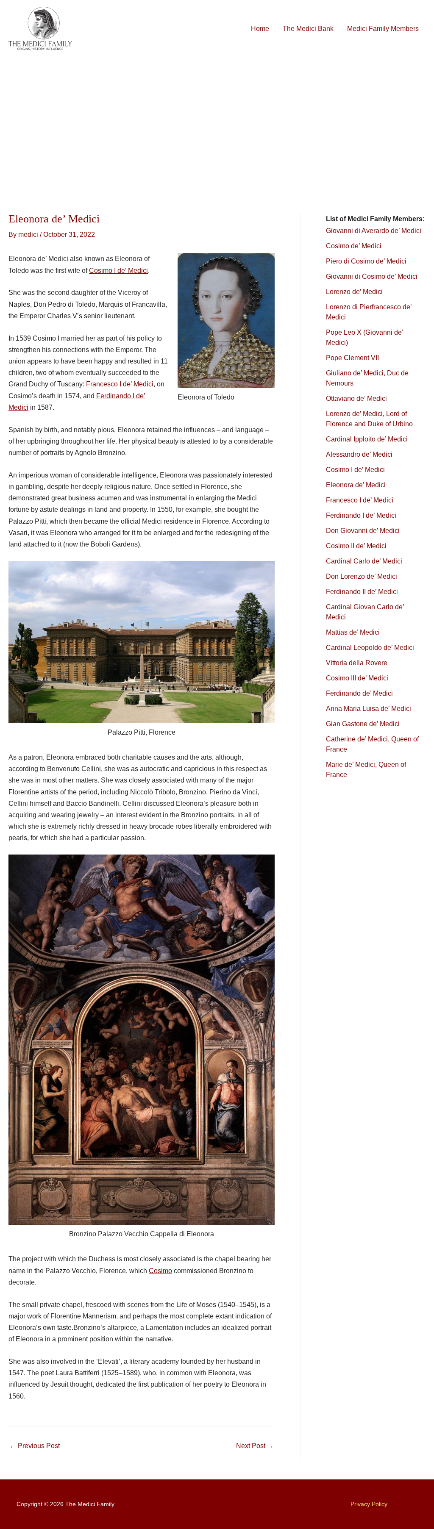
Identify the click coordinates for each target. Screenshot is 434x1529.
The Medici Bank (308, 28)
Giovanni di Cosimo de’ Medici (371, 276)
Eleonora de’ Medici (356, 484)
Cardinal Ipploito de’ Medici (367, 439)
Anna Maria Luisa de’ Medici (368, 708)
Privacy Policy (369, 1504)
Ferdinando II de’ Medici (362, 591)
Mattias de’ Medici (353, 632)
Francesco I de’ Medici (119, 384)
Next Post (255, 1446)
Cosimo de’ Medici (354, 246)
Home (260, 28)
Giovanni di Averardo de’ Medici (373, 230)
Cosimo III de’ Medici (357, 678)
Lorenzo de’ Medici (354, 291)
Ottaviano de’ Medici (356, 398)
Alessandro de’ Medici (359, 454)
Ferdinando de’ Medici (359, 693)
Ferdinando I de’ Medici (361, 515)
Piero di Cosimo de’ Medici (367, 261)
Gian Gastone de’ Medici (363, 723)
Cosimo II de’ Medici (356, 545)
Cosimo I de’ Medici (118, 270)
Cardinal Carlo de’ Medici (364, 561)
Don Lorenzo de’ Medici (361, 576)
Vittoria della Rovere (356, 662)
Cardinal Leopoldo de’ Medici (370, 647)
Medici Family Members (383, 28)
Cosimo (160, 1270)
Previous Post (34, 1446)
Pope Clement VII (352, 357)
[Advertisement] (217, 121)
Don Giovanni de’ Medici (363, 530)
